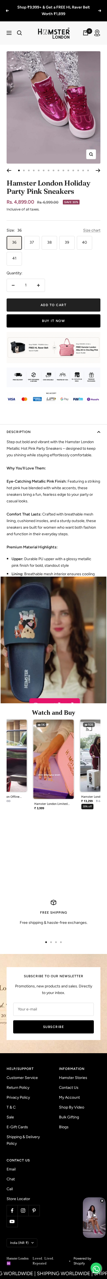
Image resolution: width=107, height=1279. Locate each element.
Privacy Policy (18, 1091)
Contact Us (68, 1081)
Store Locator (18, 1192)
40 (84, 235)
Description (19, 425)
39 (67, 235)
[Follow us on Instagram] (23, 1203)
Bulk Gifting (69, 1110)
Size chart (91, 223)
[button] (53, 760)
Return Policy (18, 1081)
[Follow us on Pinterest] (34, 1203)
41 (14, 251)
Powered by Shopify (82, 1254)
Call (10, 1182)
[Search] (19, 26)
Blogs (64, 1120)
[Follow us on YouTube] (12, 1214)
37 (32, 235)
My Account (69, 1091)
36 (14, 235)
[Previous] (9, 164)
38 (49, 235)
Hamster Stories (73, 1071)
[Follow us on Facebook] (12, 1203)
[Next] (98, 164)
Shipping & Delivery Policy (23, 1133)
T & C (11, 1100)
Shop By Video (71, 1100)
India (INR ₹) (19, 1236)
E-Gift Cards (17, 1120)
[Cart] (85, 26)
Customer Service (22, 1071)
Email (11, 1162)
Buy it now (53, 314)
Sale (10, 1110)
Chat (11, 1172)
